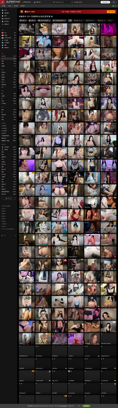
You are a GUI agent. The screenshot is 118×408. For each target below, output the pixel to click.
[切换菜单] (2, 2)
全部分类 (10, 198)
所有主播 (3, 226)
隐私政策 (3, 216)
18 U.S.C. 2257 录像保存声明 (8, 229)
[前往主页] (13, 2)
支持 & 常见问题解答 (6, 206)
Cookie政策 (63, 406)
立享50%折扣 (111, 11)
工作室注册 (4, 223)
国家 (32, 20)
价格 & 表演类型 (44, 20)
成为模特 (3, 221)
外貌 (23, 20)
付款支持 (3, 208)
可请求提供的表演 (59, 20)
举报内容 (3, 211)
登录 (114, 2)
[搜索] (72, 2)
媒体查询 (3, 213)
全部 (70, 20)
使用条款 (3, 218)
